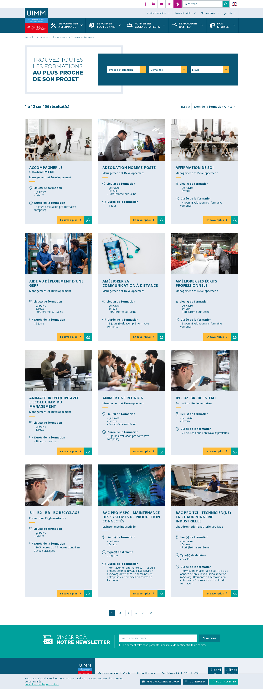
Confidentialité (170, 673)
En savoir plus (68, 220)
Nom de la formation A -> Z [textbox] (213, 106)
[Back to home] (36, 13)
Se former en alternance (68, 25)
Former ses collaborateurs (147, 25)
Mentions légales (108, 673)
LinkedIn (153, 4)
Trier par (184, 106)
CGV (196, 673)
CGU (186, 673)
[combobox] (126, 69)
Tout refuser (196, 681)
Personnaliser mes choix (162, 681)
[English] (234, 4)
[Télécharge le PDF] (88, 220)
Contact (177, 4)
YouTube (161, 4)
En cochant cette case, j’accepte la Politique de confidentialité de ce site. (164, 645)
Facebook (145, 4)
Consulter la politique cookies (42, 684)
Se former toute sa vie (106, 25)
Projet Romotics (147, 673)
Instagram (169, 4)
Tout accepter (226, 681)
